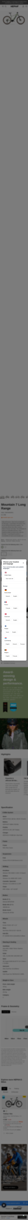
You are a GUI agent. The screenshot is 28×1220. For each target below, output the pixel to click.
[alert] (14, 610)
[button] (20, 614)
